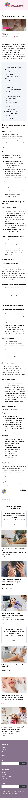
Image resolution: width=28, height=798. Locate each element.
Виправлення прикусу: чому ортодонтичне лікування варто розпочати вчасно (12, 615)
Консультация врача (15, 89)
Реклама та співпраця (7, 776)
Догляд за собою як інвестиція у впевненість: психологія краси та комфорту (14, 515)
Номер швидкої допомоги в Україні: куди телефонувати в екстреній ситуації (14, 631)
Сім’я (2, 753)
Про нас (3, 774)
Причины (12, 74)
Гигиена (11, 116)
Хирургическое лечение (16, 104)
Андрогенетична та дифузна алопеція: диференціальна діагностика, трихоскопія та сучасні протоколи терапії (13, 582)
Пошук (3, 760)
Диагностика (10, 87)
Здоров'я (6, 28)
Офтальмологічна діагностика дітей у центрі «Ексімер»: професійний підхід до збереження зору (13, 727)
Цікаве (3, 755)
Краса (3, 747)
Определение (13, 72)
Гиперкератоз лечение (13, 96)
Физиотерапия (13, 102)
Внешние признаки (15, 81)
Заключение (10, 118)
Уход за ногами (13, 113)
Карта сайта (4, 778)
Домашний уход (14, 107)
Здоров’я (4, 749)
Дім (2, 751)
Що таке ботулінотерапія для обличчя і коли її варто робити (12, 696)
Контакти (4, 772)
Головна (3, 12)
